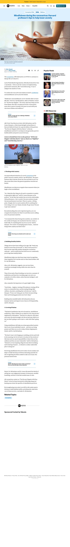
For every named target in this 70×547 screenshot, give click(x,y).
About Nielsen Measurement (54, 475)
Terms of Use (62, 475)
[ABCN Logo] (11, 5)
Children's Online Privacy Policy (35, 475)
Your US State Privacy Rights (23, 475)
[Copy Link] (38, 70)
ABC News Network (8, 475)
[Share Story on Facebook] (29, 70)
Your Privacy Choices (32, 477)
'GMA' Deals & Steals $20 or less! (35, 2)
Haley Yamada (9, 69)
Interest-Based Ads (45, 475)
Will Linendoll (12, 70)
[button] (4, 6)
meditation (35, 92)
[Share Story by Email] (35, 70)
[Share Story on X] (32, 70)
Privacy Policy (14, 475)
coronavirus (10, 77)
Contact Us (39, 477)
